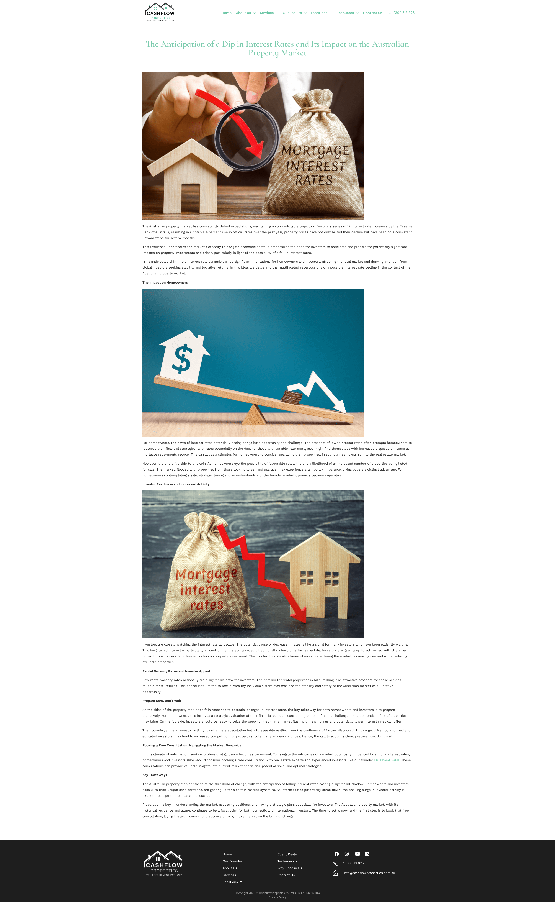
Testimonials (287, 861)
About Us (230, 868)
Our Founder (232, 861)
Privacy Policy (277, 897)
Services (229, 875)
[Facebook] (338, 854)
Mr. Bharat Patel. (387, 760)
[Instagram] (348, 854)
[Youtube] (358, 854)
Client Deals (287, 854)
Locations (230, 882)
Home (227, 854)
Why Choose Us (290, 868)
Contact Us (286, 875)
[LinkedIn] (368, 854)
